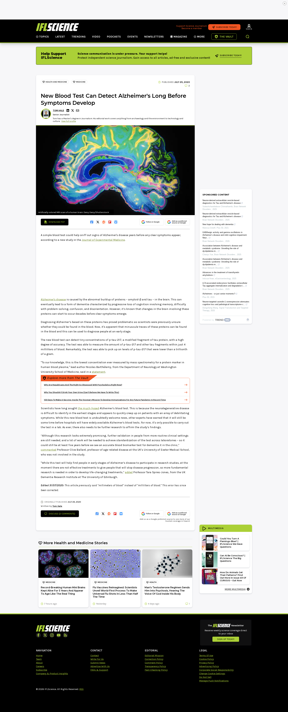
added (129, 472)
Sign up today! (225, 639)
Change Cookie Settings (212, 673)
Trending (79, 36)
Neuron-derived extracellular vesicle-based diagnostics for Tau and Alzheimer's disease (221, 201)
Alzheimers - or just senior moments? (218, 294)
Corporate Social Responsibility (216, 669)
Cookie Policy (206, 659)
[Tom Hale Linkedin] (68, 110)
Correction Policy (154, 659)
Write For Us (97, 659)
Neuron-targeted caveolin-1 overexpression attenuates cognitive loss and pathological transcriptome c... (225, 303)
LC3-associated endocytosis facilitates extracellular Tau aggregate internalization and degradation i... (224, 284)
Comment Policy (154, 662)
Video (96, 36)
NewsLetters (154, 36)
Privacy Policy (206, 662)
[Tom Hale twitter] (73, 110)
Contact (94, 655)
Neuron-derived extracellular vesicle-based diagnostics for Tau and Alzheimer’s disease (221, 215)
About (39, 662)
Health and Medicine (56, 82)
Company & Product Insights (52, 673)
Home (39, 655)
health (152, 582)
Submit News (97, 662)
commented (48, 449)
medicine (81, 82)
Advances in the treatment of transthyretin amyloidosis (220, 273)
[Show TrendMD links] (248, 319)
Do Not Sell (205, 677)
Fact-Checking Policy (156, 669)
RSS (81, 689)
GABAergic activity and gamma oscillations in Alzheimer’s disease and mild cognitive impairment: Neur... (224, 235)
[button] (248, 37)
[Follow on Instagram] (52, 635)
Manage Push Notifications (214, 680)
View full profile (68, 121)
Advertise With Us (100, 666)
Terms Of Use (206, 655)
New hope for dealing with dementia (217, 224)
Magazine (180, 36)
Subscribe (41, 669)
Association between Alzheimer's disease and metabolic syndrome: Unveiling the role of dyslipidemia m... (222, 248)
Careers (40, 666)
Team (39, 659)
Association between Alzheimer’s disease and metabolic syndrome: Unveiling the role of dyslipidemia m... (222, 262)
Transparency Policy (155, 666)
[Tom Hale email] (78, 110)
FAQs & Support (99, 669)
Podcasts (114, 36)
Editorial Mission (154, 655)
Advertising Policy (209, 666)
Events (132, 36)
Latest (60, 36)
